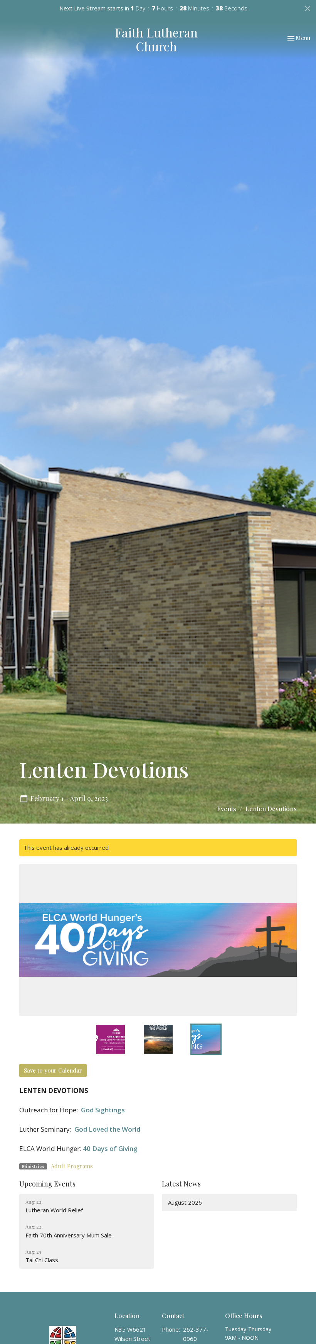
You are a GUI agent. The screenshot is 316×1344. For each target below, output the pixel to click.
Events (226, 809)
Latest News (181, 1183)
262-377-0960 (195, 1333)
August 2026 (185, 1202)
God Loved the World (107, 1129)
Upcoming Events (47, 1183)
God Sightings (103, 1109)
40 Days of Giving (110, 1148)
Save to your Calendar (53, 1070)
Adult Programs (72, 1166)
